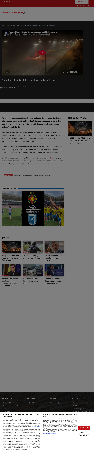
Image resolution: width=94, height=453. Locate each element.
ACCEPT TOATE (84, 427)
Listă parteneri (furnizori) (49, 433)
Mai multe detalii (36, 426)
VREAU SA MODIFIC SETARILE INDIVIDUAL (83, 434)
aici (14, 441)
